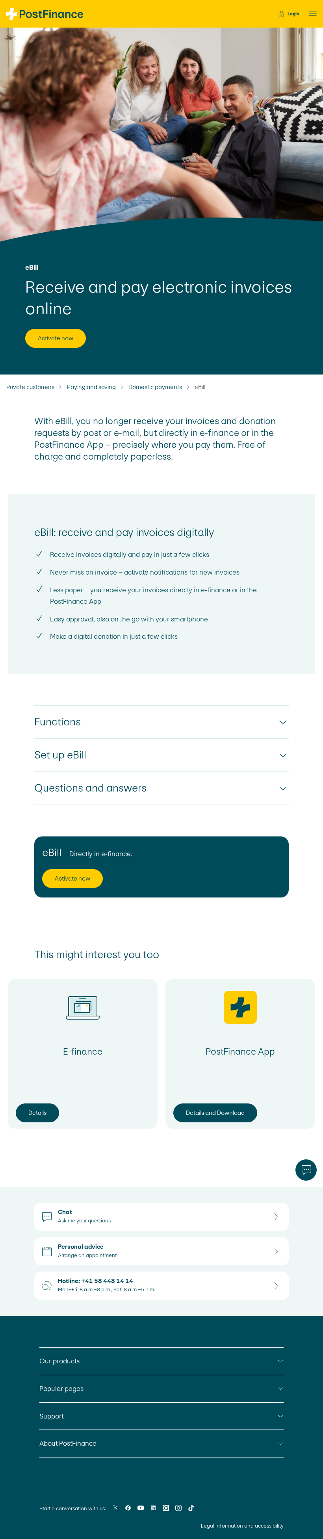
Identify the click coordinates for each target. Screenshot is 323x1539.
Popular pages (61, 1388)
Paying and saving (91, 387)
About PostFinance (68, 1443)
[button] (310, 14)
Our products (59, 1361)
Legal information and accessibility (242, 1525)
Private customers (30, 387)
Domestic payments (155, 387)
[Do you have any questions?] (306, 1170)
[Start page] (44, 14)
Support (51, 1416)
